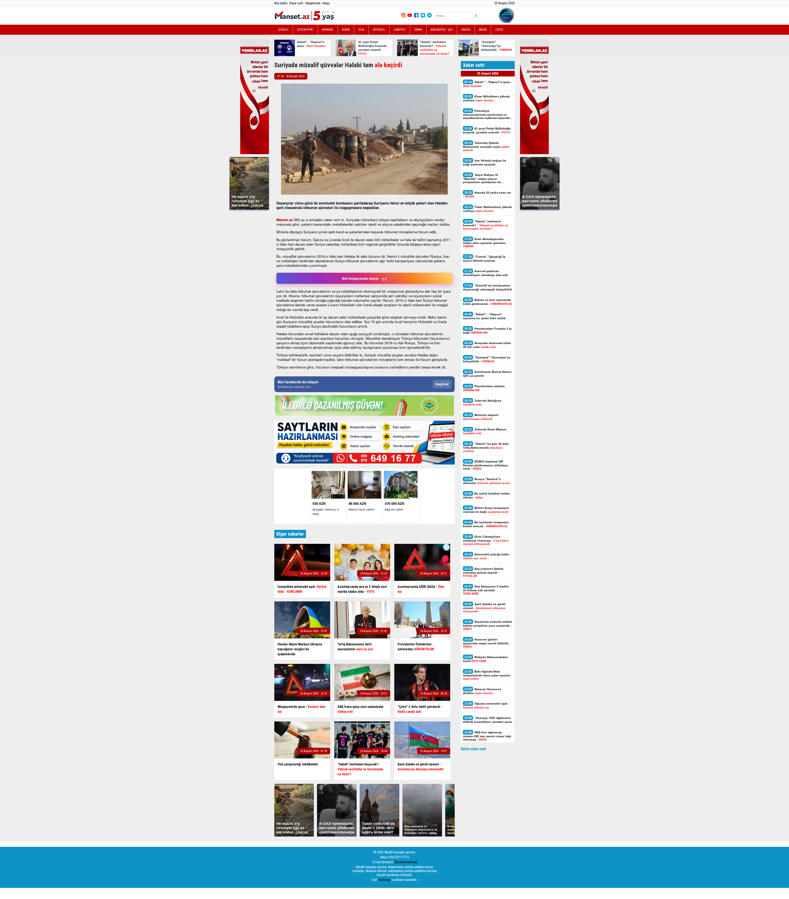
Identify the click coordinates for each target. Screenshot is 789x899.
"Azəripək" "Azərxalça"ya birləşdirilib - (487, 359)
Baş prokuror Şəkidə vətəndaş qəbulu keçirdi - (483, 572)
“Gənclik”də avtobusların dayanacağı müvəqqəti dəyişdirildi (487, 287)
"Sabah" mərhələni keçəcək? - (485, 225)
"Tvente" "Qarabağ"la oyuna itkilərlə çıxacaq (484, 258)
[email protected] (406, 862)
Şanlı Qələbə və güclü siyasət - (484, 607)
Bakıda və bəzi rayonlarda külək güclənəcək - (487, 301)
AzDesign (384, 880)
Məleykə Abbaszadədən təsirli (485, 659)
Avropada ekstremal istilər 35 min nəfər (487, 345)
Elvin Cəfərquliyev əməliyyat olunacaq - (486, 540)
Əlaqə (326, 3)
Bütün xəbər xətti (473, 749)
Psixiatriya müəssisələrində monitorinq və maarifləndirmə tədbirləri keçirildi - (487, 114)
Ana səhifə (280, 3)
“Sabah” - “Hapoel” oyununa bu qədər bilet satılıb (484, 316)
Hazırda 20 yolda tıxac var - (487, 194)
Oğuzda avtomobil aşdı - (486, 705)
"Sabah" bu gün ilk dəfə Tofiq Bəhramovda (486, 447)
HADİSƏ (466, 29)
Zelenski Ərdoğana (482, 402)
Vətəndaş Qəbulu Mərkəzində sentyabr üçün (486, 146)
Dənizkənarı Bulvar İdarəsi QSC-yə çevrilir (487, 373)
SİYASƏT (283, 29)
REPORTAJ (379, 29)
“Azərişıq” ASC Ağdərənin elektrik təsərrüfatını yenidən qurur (487, 719)
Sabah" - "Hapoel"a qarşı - (487, 84)
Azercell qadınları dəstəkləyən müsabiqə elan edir (486, 273)
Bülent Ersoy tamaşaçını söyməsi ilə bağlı (486, 509)
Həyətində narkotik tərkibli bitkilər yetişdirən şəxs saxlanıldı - (487, 625)
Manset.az (284, 219)
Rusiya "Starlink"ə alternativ (486, 481)
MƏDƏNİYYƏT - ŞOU (442, 29)
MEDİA (483, 29)
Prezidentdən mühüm (484, 388)
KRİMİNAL (327, 29)
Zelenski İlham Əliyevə (484, 431)
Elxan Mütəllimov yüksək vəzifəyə (486, 98)
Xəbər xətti (296, 3)
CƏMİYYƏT (400, 29)
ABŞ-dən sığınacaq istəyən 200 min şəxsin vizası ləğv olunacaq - (487, 735)
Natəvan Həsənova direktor (482, 691)
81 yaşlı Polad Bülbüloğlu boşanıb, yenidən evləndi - (487, 130)
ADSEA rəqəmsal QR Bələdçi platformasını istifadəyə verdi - (485, 465)
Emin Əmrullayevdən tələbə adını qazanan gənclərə (484, 242)
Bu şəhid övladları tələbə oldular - (486, 495)
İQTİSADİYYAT (305, 29)
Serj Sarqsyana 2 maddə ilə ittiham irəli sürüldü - (486, 590)
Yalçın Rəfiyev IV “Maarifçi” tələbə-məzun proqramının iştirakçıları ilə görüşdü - (482, 178)
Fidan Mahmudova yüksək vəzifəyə (487, 209)
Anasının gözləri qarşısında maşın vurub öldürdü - (486, 643)
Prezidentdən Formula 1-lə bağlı (487, 330)
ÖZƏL (361, 29)
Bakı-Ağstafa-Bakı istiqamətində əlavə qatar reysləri (486, 675)
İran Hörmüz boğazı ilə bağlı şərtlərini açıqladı (484, 162)
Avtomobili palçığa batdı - (487, 556)
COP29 (499, 29)
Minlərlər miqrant (480, 417)
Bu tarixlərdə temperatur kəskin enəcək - (486, 524)
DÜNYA (346, 29)
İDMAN (418, 29)
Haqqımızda (312, 3)
